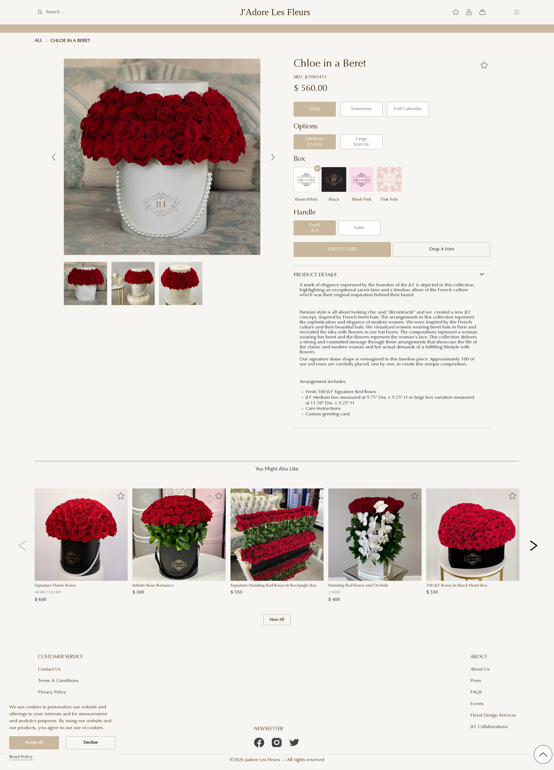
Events (477, 704)
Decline (91, 743)
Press (475, 681)
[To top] (543, 754)
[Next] (534, 545)
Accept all (34, 743)
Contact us (49, 669)
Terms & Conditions (58, 681)
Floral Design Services (493, 715)
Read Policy (21, 757)
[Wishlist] (456, 12)
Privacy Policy (52, 692)
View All (276, 620)
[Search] (40, 12)
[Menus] (516, 12)
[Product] (81, 534)
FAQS (476, 692)
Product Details (315, 275)
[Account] (469, 12)
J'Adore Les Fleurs (275, 12)
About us (480, 669)
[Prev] (22, 545)
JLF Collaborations (489, 727)
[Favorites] (484, 65)
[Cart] (482, 12)
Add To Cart (342, 249)
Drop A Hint (441, 249)
